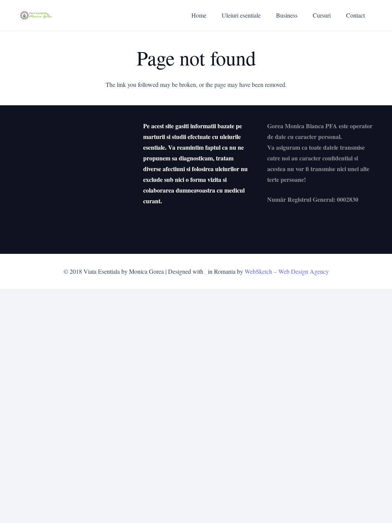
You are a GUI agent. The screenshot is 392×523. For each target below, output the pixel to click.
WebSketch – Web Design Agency (287, 271)
